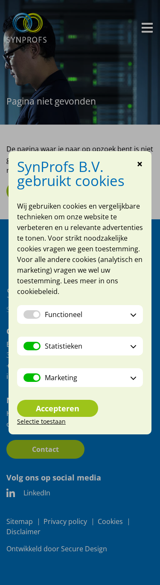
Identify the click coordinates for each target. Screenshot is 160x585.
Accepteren (57, 408)
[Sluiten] (140, 165)
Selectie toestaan (41, 421)
